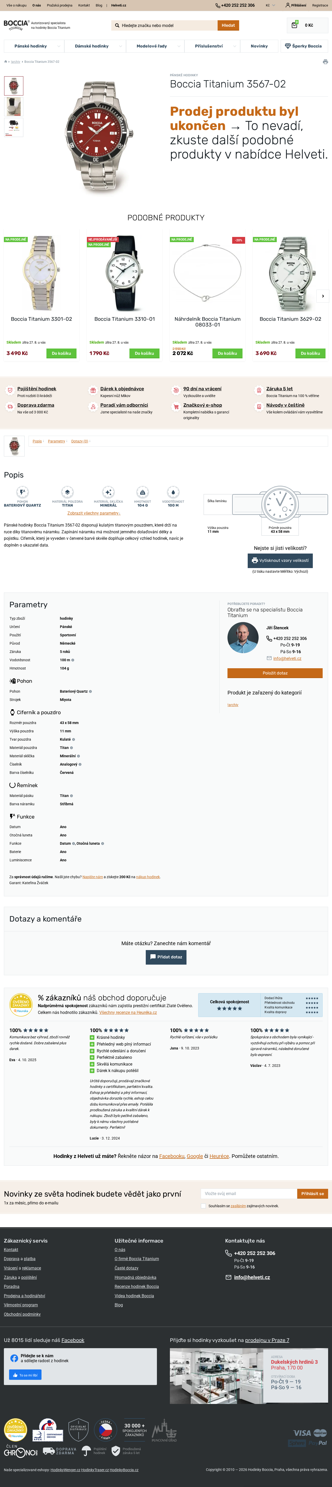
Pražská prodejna (59, 5)
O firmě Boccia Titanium (137, 1258)
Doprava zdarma (35, 405)
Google (195, 1156)
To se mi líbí (28, 1375)
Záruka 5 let (279, 389)
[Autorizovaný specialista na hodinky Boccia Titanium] (17, 25)
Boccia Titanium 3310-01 (124, 319)
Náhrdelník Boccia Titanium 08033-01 (208, 322)
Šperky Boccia (307, 46)
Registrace (320, 5)
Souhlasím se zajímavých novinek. (244, 1206)
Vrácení (11, 1268)
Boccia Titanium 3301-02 (41, 319)
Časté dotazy (127, 1268)
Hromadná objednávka (135, 1277)
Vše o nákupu (16, 5)
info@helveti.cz (287, 658)
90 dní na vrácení (202, 389)
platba (30, 1258)
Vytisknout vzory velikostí (284, 560)
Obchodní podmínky (22, 1314)
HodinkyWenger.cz (65, 1470)
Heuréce (219, 1156)
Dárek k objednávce (122, 389)
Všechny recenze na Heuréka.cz (128, 1012)
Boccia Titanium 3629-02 (290, 319)
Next (322, 296)
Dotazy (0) (81, 441)
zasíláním (238, 1206)
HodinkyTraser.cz (95, 1470)
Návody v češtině (285, 405)
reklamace (31, 1268)
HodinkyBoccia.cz (124, 1470)
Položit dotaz (275, 673)
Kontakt (84, 5)
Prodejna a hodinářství (24, 1295)
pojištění (29, 1277)
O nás (120, 1249)
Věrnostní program (21, 1304)
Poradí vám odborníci (124, 405)
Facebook (72, 1340)
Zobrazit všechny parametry (94, 513)
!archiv (15, 62)
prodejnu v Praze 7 (267, 1340)
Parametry (58, 441)
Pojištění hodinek (36, 389)
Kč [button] (268, 5)
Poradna (11, 1286)
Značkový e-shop (202, 405)
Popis (38, 441)
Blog (99, 5)
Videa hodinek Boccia (134, 1295)
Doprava (11, 1258)
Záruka (10, 1277)
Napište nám (92, 877)
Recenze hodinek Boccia (137, 1286)
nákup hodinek (148, 877)
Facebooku (171, 1156)
